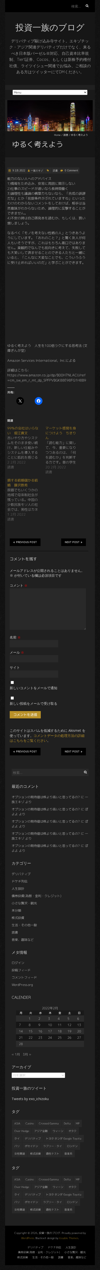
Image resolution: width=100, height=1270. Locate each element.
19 (69, 1031)
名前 (15, 637)
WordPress (27, 1238)
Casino (29, 1123)
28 (21, 1044)
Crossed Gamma (49, 1123)
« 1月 (16, 1054)
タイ (17, 1138)
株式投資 (18, 918)
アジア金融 (41, 1131)
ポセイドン (31, 1146)
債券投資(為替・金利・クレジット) (36, 896)
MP (77, 1123)
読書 (65, 135)
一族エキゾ (37, 170)
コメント (18, 585)
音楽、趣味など (23, 939)
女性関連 (19, 1154)
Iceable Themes (68, 1238)
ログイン (18, 963)
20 (79, 1031)
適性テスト (52, 1154)
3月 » (27, 1054)
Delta (67, 1123)
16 (40, 1031)
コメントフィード (24, 977)
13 (79, 1025)
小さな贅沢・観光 (24, 903)
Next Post (72, 542)
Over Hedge (21, 1131)
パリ (17, 1146)
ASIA (17, 1123)
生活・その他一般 (24, 925)
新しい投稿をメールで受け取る (33, 703)
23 (40, 1037)
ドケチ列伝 (19, 881)
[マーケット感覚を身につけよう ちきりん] (64, 450)
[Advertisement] (47, 304)
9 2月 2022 (18, 170)
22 (31, 1037)
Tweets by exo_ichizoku (30, 1098)
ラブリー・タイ (52, 1146)
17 (50, 1031)
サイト (15, 667)
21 (21, 1037)
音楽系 (68, 1154)
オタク (72, 1131)
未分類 (16, 910)
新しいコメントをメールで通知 (33, 688)
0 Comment (71, 170)
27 (79, 1037)
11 (60, 1025)
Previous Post (26, 542)
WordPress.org (22, 985)
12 (69, 1025)
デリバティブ (21, 874)
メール (17, 652)
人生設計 (18, 888)
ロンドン (72, 1146)
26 (69, 1037)
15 (31, 1031)
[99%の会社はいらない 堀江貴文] (26, 448)
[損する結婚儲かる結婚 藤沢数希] (26, 500)
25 (60, 1037)
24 (50, 1037)
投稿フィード (21, 970)
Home (57, 135)
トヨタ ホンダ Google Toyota (63, 1138)
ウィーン (58, 1131)
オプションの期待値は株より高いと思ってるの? (46, 797)
